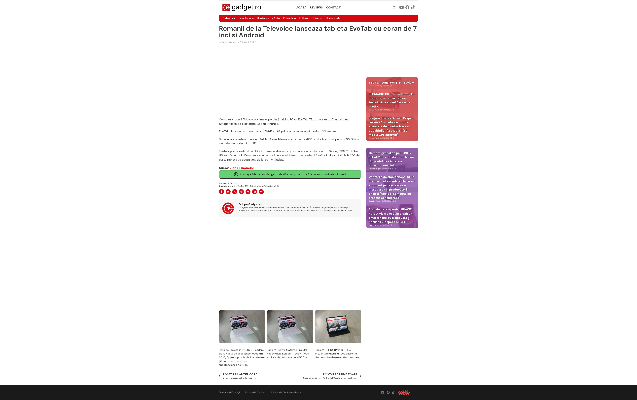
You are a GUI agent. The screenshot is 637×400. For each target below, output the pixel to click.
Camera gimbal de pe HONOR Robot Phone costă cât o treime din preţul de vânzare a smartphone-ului (392, 159)
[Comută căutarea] (394, 7)
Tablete (233, 183)
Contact (333, 7)
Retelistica (289, 18)
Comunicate (333, 18)
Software (304, 18)
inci (254, 186)
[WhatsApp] (228, 191)
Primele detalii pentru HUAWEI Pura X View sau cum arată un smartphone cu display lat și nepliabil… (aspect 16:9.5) (390, 215)
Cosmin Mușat (375, 169)
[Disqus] (290, 263)
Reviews (316, 7)
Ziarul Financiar (242, 168)
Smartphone (246, 18)
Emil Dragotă (374, 225)
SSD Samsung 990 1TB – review (391, 83)
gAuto (276, 18)
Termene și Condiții (229, 392)
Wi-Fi (276, 186)
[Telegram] (248, 191)
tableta (259, 186)
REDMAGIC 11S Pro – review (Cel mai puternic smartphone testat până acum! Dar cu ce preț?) (391, 100)
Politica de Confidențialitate (286, 392)
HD (250, 186)
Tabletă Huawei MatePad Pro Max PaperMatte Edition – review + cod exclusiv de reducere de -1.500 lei (288, 353)
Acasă (301, 7)
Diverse (318, 18)
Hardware (263, 18)
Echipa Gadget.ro (230, 42)
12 (394, 225)
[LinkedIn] (254, 191)
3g (235, 186)
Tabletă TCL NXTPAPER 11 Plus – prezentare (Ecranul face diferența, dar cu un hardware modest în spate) (337, 353)
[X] (234, 191)
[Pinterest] (241, 191)
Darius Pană (374, 86)
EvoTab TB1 (243, 186)
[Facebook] (221, 191)
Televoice (268, 186)
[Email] (261, 191)
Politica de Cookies (255, 392)
